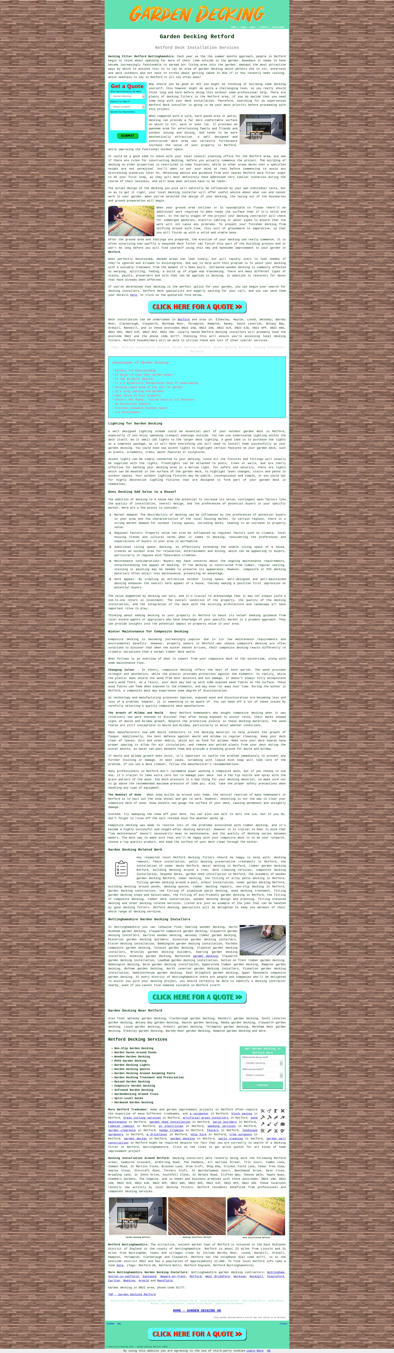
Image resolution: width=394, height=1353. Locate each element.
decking (280, 84)
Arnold (144, 1280)
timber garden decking (267, 865)
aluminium (194, 890)
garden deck (269, 479)
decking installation (137, 943)
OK (269, 1350)
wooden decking (169, 935)
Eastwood (149, 1276)
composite (121, 899)
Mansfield (165, 1280)
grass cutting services (142, 1117)
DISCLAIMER (278, 27)
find (120, 1018)
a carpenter (199, 1113)
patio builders (225, 1122)
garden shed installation (169, 1122)
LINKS (243, 27)
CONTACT (264, 27)
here (133, 295)
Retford (156, 77)
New (119, 1323)
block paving (241, 1113)
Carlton (114, 1280)
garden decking (211, 68)
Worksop (240, 1276)
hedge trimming (171, 1130)
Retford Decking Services (137, 1039)
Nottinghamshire (204, 1272)
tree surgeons (241, 1134)
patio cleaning (231, 1138)
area (184, 141)
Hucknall (256, 1276)
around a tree (196, 870)
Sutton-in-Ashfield (123, 1276)
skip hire (198, 1134)
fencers (213, 1130)
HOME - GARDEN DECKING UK (197, 1310)
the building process (257, 243)
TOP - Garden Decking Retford (132, 1294)
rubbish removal (121, 1126)
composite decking (252, 643)
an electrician (171, 1126)
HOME (233, 27)
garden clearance (122, 1130)
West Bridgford (217, 1276)
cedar (169, 865)
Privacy (283, 1323)
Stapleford (275, 1276)
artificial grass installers (206, 1117)
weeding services (221, 1126)
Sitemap (110, 1323)
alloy (235, 878)
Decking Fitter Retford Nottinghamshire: (141, 56)
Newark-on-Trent (173, 1276)
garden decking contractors (241, 1272)
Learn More (255, 1350)
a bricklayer (157, 1134)
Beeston (129, 1280)
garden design (135, 1138)
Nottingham (275, 1272)
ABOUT (253, 27)
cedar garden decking (253, 882)
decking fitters (201, 857)
